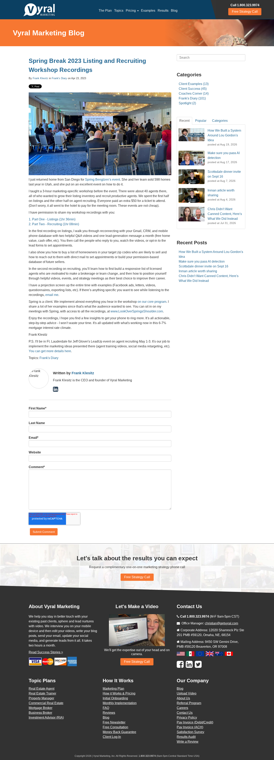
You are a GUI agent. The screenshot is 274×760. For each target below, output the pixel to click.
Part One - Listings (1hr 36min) (53, 219)
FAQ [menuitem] (106, 708)
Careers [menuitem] (182, 708)
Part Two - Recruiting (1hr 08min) (55, 224)
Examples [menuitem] (148, 10)
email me (51, 295)
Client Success (193, 88)
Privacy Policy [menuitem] (187, 717)
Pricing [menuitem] (131, 10)
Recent (184, 120)
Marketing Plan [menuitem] (113, 688)
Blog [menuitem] (174, 10)
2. (30, 224)
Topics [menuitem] (118, 10)
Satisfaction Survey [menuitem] (190, 732)
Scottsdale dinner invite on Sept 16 (203, 266)
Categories (220, 120)
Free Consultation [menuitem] (115, 727)
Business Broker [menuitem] (40, 712)
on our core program (152, 301)
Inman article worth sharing (198, 271)
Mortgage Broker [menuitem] (40, 708)
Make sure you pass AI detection (202, 261)
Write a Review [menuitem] (187, 741)
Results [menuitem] (163, 10)
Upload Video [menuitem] (186, 693)
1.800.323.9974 (147, 756)
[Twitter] (198, 664)
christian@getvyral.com (221, 623)
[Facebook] (180, 664)
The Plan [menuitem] (105, 10)
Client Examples (194, 84)
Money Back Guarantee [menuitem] (119, 732)
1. (30, 219)
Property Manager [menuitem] (41, 698)
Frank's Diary (59, 78)
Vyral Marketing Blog (48, 33)
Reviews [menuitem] (109, 712)
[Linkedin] (189, 664)
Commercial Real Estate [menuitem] (46, 703)
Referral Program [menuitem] (189, 703)
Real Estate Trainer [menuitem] (42, 693)
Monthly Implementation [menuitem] (120, 703)
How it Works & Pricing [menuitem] (119, 693)
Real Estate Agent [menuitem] (41, 688)
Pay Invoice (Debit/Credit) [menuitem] (195, 722)
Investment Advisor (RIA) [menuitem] (46, 717)
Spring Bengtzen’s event (102, 179)
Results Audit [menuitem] (186, 737)
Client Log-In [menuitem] (112, 737)
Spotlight (187, 103)
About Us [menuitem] (183, 698)
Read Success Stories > (46, 652)
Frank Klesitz (40, 78)
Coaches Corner (194, 93)
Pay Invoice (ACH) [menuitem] (190, 727)
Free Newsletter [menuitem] (114, 722)
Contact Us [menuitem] (185, 712)
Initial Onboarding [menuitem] (115, 698)
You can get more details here (50, 351)
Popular (200, 120)
